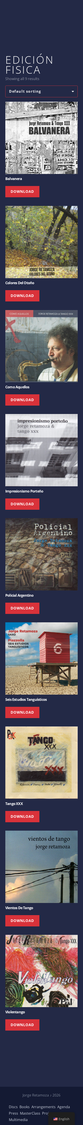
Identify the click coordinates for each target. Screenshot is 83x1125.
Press (13, 1113)
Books (24, 1106)
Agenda (63, 1106)
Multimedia (18, 1119)
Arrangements (43, 1106)
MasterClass (30, 1113)
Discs (13, 1106)
